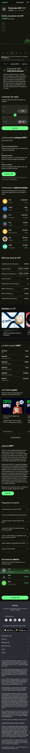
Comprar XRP (8, 174)
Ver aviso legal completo (7, 716)
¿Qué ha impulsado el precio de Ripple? (12, 334)
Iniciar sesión (20, 2)
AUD (3, 30)
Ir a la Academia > (16, 437)
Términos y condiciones (22, 715)
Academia (14, 179)
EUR (3, 23)
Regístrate (3, 56)
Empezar (15, 128)
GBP (3, 27)
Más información (7, 431)
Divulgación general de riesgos (8, 723)
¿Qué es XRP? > (15, 64)
